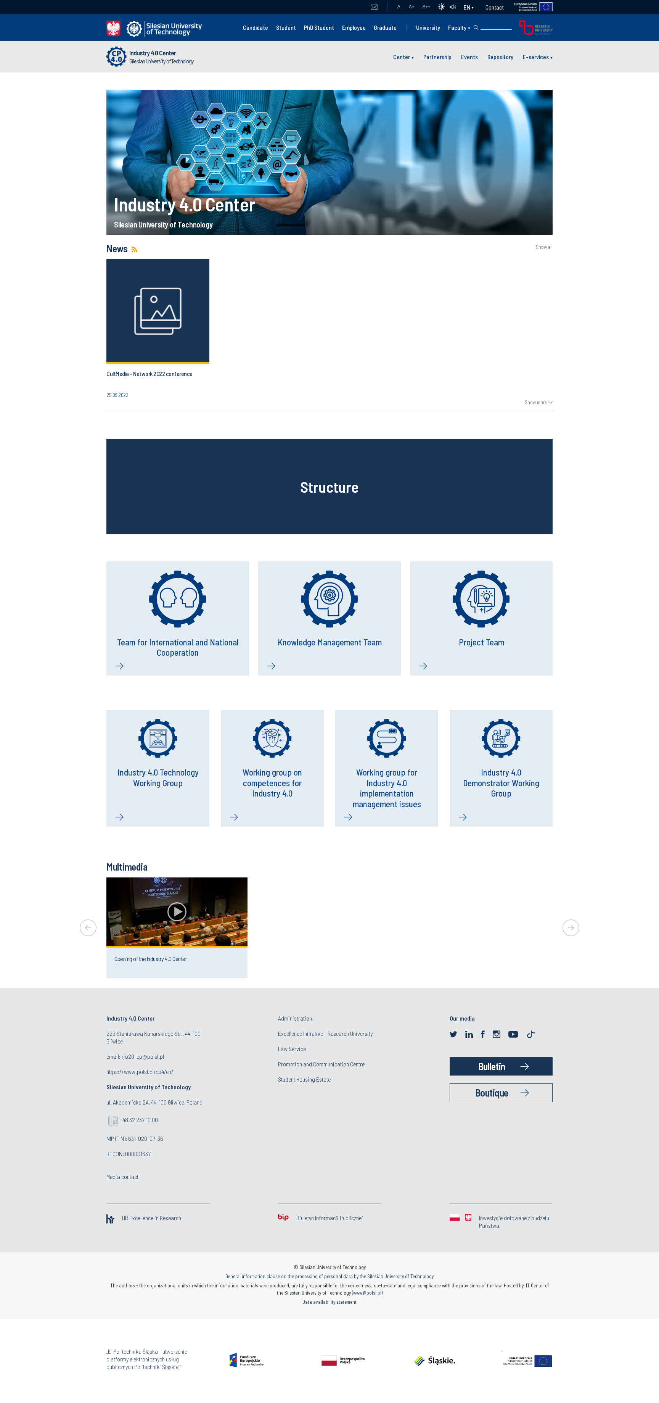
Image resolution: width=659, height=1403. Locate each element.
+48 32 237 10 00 (139, 1119)
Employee (354, 27)
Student (286, 27)
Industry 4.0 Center (152, 52)
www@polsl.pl (367, 1293)
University (428, 27)
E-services (536, 56)
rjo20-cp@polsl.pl (143, 1056)
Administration (295, 1018)
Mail (374, 7)
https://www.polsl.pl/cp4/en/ (140, 1071)
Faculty (457, 27)
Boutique (491, 1092)
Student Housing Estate (304, 1079)
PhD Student (319, 27)
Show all (544, 247)
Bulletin (491, 1066)
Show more (536, 402)
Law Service (292, 1048)
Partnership (437, 56)
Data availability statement (329, 1302)
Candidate (255, 27)
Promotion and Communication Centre (321, 1064)
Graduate (385, 27)
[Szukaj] (476, 27)
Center (401, 56)
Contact (494, 7)
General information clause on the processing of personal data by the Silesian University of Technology (329, 1276)
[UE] (528, 7)
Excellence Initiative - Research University (325, 1033)
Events (469, 56)
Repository (500, 56)
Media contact (122, 1176)
